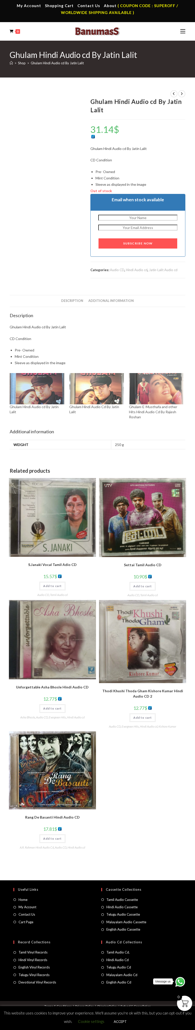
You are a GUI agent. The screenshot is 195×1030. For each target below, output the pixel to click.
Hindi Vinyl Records (33, 960)
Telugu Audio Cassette (123, 914)
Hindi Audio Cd (117, 960)
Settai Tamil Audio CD (142, 565)
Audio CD (117, 270)
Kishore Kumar (167, 726)
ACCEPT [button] (120, 1022)
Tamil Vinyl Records (33, 952)
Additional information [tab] (111, 301)
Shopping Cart (59, 5)
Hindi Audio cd (137, 270)
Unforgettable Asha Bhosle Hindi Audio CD (52, 687)
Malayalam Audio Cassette (126, 922)
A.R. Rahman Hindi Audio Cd (37, 847)
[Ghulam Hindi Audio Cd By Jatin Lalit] (96, 388)
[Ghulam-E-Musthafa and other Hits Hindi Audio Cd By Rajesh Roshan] (156, 388)
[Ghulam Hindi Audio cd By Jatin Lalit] (37, 388)
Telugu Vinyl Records (34, 975)
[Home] (11, 63)
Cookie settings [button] (91, 1021)
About (110, 5)
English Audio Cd (118, 982)
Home (23, 900)
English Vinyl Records (34, 967)
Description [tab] (72, 301)
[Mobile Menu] (182, 31)
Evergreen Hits (57, 717)
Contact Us (88, 5)
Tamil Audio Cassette (122, 900)
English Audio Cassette (123, 929)
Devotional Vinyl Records (37, 982)
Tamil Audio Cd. (118, 952)
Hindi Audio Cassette (122, 907)
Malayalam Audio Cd (121, 975)
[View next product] (181, 93)
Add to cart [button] (52, 586)
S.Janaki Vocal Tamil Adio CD (52, 564)
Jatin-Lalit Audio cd (163, 270)
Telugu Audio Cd (118, 967)
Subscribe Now (138, 243)
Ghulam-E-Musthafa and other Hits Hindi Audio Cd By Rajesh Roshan (153, 412)
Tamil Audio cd (59, 595)
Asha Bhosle (27, 717)
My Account (29, 5)
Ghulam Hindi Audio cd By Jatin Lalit (57, 63)
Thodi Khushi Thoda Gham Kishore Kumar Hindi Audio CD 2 (142, 693)
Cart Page (26, 922)
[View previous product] (173, 93)
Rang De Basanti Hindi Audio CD (52, 817)
